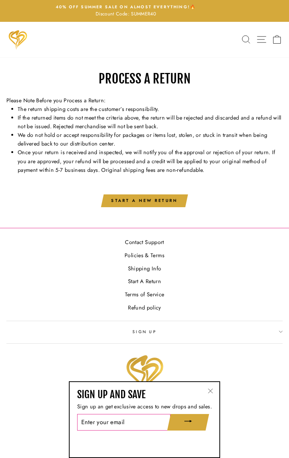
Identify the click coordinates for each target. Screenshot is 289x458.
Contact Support (144, 242)
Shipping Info (144, 268)
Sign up (144, 332)
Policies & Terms (144, 255)
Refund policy (144, 307)
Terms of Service (144, 294)
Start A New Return (144, 200)
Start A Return (144, 281)
